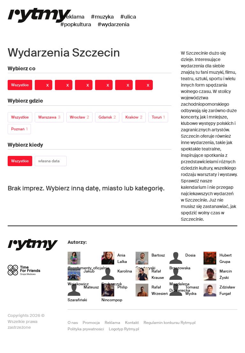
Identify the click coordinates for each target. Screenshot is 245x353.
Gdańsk (107, 117)
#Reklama (72, 16)
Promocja (91, 322)
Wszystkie (20, 85)
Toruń (158, 117)
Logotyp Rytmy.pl (124, 329)
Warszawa (49, 117)
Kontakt (132, 322)
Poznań (19, 129)
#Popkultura (75, 24)
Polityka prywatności (86, 329)
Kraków (133, 117)
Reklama (112, 322)
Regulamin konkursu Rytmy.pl (170, 322)
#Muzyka (102, 16)
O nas (73, 322)
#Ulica (128, 16)
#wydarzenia (114, 24)
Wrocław (79, 117)
